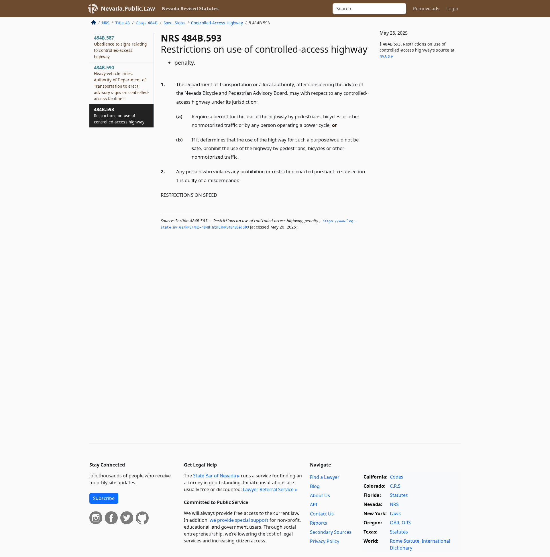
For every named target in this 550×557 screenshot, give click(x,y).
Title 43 (122, 22)
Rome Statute (404, 541)
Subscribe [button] (104, 498)
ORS (406, 522)
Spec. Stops (174, 22)
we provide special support (239, 520)
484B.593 (119, 115)
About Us (320, 495)
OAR (394, 522)
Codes (396, 477)
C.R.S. (396, 486)
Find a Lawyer (324, 477)
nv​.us (385, 56)
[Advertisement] (418, 158)
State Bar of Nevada (214, 476)
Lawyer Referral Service (268, 489)
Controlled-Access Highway (217, 22)
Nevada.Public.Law (128, 8)
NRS (105, 22)
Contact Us (322, 514)
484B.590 (121, 82)
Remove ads (426, 8)
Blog (315, 486)
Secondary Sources (330, 532)
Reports (318, 523)
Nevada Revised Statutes (190, 8)
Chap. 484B (147, 22)
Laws (395, 513)
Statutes (399, 495)
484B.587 (120, 47)
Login (452, 8)
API (313, 504)
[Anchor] (261, 101)
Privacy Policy (324, 541)
